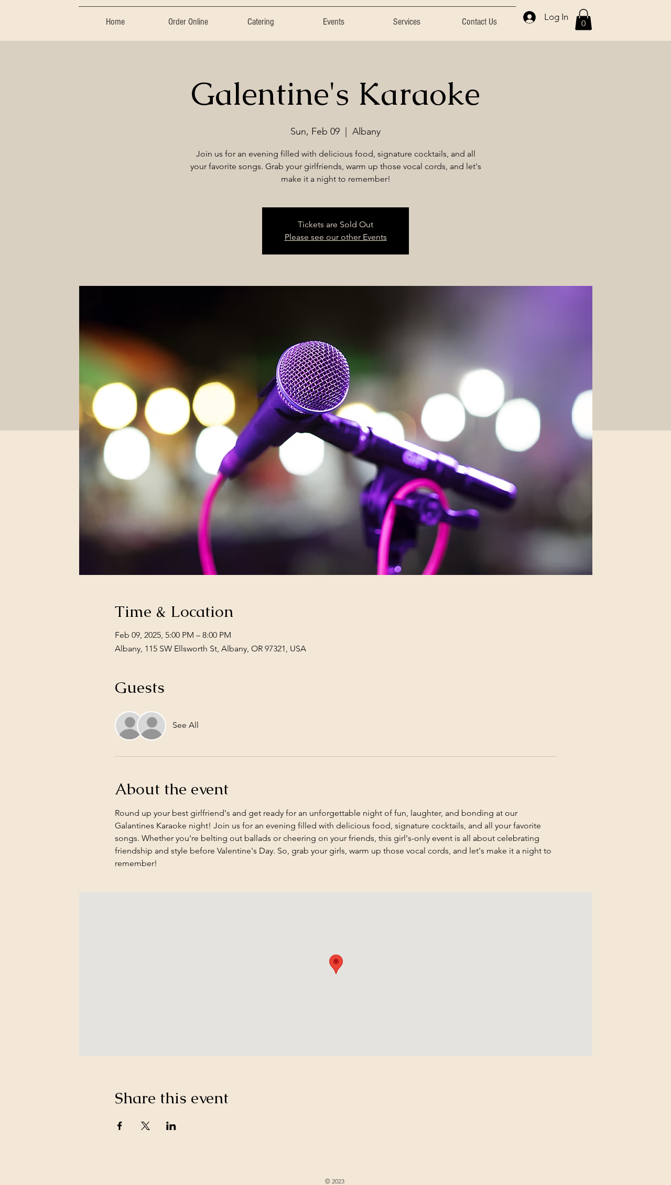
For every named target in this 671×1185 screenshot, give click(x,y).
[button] (583, 19)
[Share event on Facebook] (120, 1126)
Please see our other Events (336, 237)
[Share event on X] (145, 1126)
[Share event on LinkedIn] (171, 1126)
